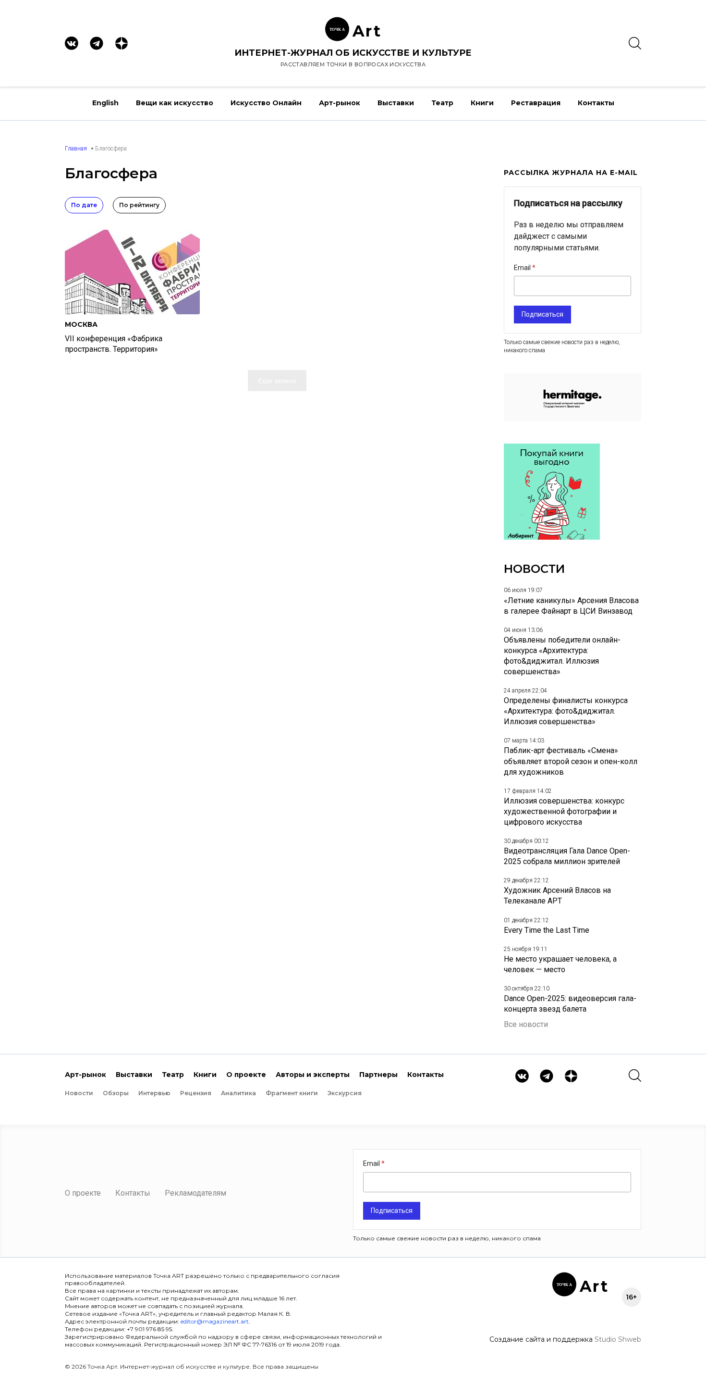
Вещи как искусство (174, 103)
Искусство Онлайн (266, 103)
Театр (442, 103)
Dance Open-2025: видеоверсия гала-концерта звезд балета (570, 1004)
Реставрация (535, 103)
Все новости (526, 1024)
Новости (79, 1093)
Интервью (154, 1093)
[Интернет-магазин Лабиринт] (552, 537)
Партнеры (378, 1074)
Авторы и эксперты (313, 1074)
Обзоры (116, 1093)
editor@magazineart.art (215, 1321)
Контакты (596, 103)
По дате (84, 205)
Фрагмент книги (292, 1093)
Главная (76, 148)
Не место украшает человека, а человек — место (560, 964)
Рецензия (195, 1093)
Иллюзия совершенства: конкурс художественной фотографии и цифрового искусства (564, 811)
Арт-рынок (339, 103)
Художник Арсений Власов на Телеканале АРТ (557, 895)
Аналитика (238, 1093)
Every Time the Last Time (546, 930)
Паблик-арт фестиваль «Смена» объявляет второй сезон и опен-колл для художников (570, 761)
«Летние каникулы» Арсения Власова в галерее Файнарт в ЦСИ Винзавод (571, 606)
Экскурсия (345, 1093)
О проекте (246, 1074)
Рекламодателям (195, 1193)
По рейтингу (139, 205)
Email (523, 268)
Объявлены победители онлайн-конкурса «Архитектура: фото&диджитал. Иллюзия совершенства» (562, 655)
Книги (482, 103)
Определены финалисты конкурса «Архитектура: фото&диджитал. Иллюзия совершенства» (566, 711)
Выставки (395, 103)
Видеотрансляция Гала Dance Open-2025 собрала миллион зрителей (567, 856)
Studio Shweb (618, 1339)
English (105, 103)
